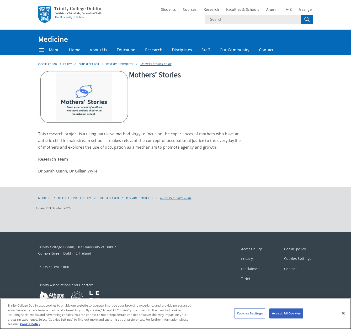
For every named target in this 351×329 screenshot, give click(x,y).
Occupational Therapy (55, 64)
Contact (266, 49)
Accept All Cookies (286, 313)
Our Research (89, 64)
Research (211, 9)
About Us (98, 49)
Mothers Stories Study (155, 64)
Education (126, 49)
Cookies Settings (297, 258)
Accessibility (251, 249)
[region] (175, 313)
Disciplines (182, 49)
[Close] (343, 313)
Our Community (235, 49)
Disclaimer (250, 268)
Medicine (53, 39)
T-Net (245, 278)
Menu (54, 49)
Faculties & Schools (242, 9)
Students (168, 9)
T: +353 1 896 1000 (53, 267)
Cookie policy (295, 249)
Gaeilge (305, 9)
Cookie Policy (30, 324)
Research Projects (119, 64)
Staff (206, 49)
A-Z (289, 9)
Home (74, 49)
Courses (190, 9)
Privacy (247, 258)
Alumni (272, 9)
